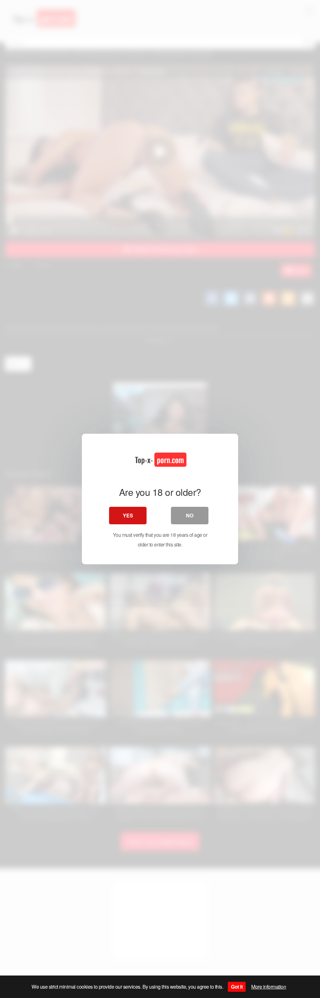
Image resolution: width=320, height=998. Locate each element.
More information (268, 986)
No (189, 515)
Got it (236, 986)
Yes (128, 515)
